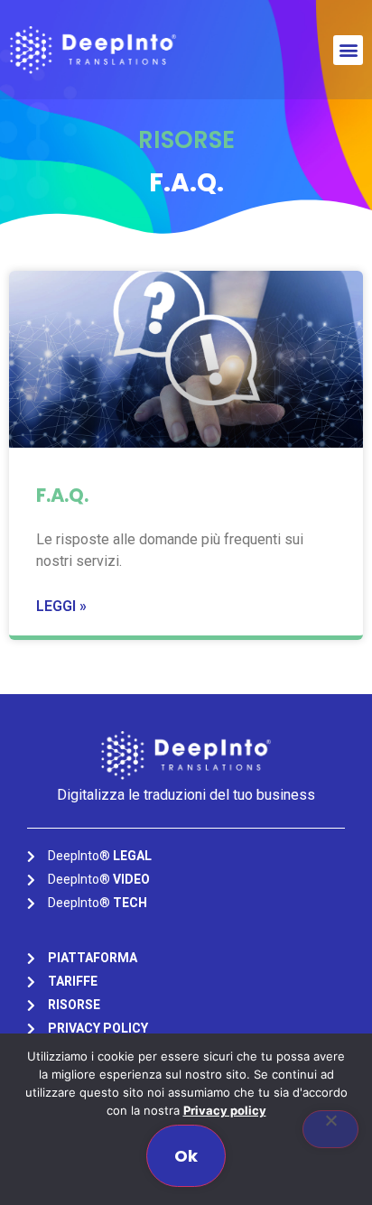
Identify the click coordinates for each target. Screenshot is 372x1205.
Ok (186, 1156)
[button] (348, 50)
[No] (330, 1129)
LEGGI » (61, 606)
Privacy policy (224, 1110)
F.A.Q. (62, 495)
